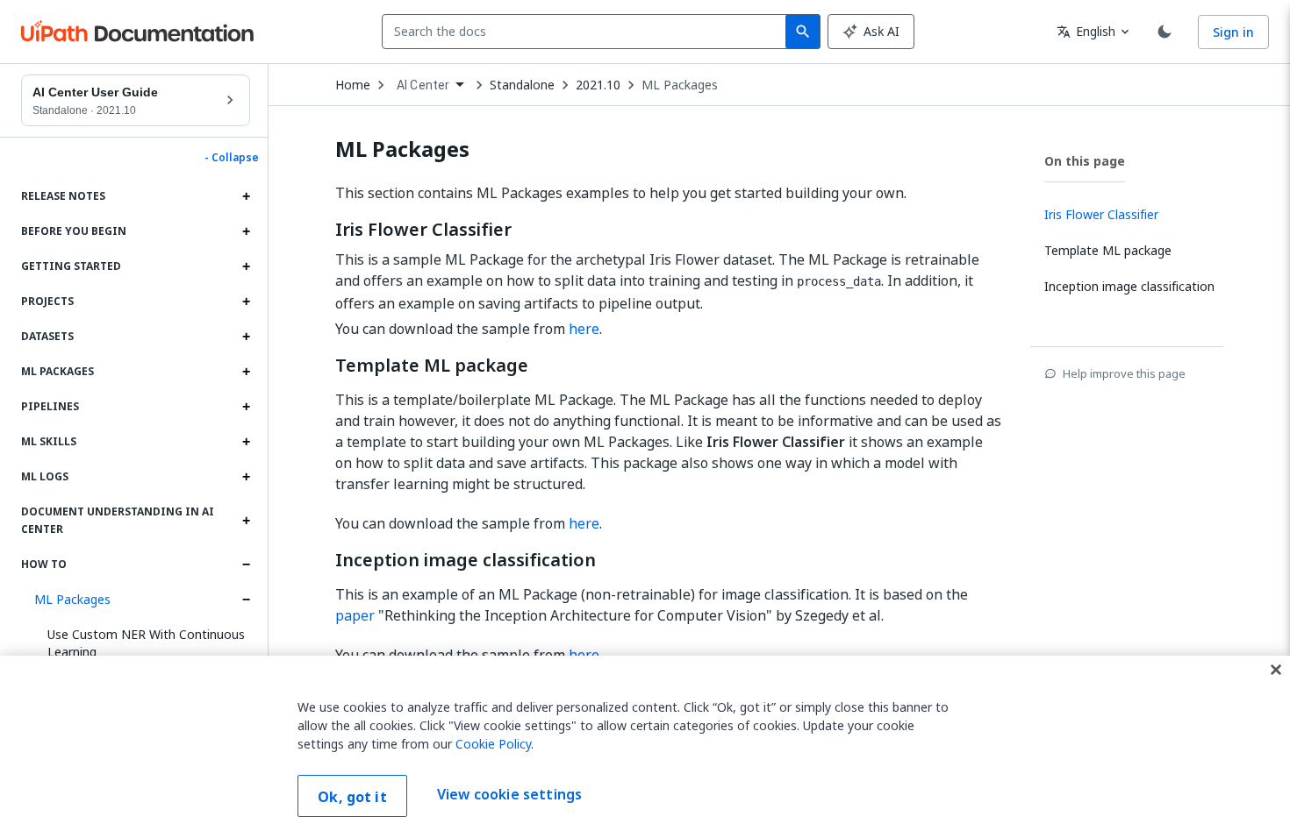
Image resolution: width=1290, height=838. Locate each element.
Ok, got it (352, 796)
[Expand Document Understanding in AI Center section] (245, 521)
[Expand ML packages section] (245, 372)
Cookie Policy (493, 744)
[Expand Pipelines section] (245, 407)
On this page (1084, 161)
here (584, 328)
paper (355, 615)
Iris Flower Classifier (423, 229)
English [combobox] (1086, 31)
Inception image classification (465, 560)
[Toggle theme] (1164, 31)
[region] (645, 747)
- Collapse (231, 158)
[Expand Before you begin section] (245, 231)
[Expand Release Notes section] (245, 196)
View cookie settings (509, 794)
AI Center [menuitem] (423, 85)
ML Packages (72, 599)
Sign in (1233, 32)
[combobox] (587, 31)
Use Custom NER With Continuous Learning (146, 643)
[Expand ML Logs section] (245, 477)
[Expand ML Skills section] (245, 442)
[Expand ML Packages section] (245, 599)
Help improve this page (1124, 373)
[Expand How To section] (245, 564)
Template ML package (431, 365)
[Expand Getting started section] (245, 266)
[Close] (1276, 669)
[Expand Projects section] (245, 301)
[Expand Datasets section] (245, 336)
